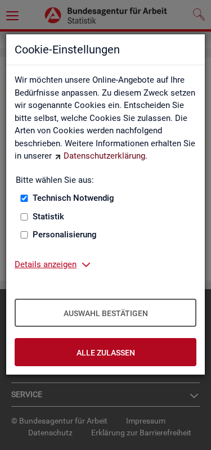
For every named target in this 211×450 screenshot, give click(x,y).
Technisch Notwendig (73, 198)
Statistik (48, 217)
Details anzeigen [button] (46, 264)
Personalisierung (65, 235)
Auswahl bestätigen (106, 313)
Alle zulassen (106, 352)
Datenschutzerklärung (104, 156)
